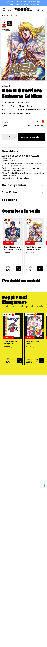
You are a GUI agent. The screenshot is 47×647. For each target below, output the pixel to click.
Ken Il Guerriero (21, 113)
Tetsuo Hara (23, 103)
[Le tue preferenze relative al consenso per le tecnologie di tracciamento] (44, 485)
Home (4, 15)
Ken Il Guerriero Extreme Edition (22, 93)
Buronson (9, 103)
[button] (4, 9)
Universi (13, 15)
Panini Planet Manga (21, 106)
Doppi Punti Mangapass (14, 300)
